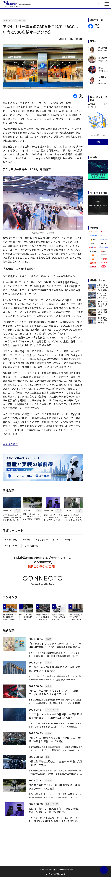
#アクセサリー (12, 546)
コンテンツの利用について (55, 874)
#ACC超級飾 (31, 546)
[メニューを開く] (107, 4)
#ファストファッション (47, 540)
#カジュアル (11, 540)
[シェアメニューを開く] (104, 870)
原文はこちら (10, 444)
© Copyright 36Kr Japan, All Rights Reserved (56, 869)
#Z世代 (26, 540)
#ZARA (68, 540)
